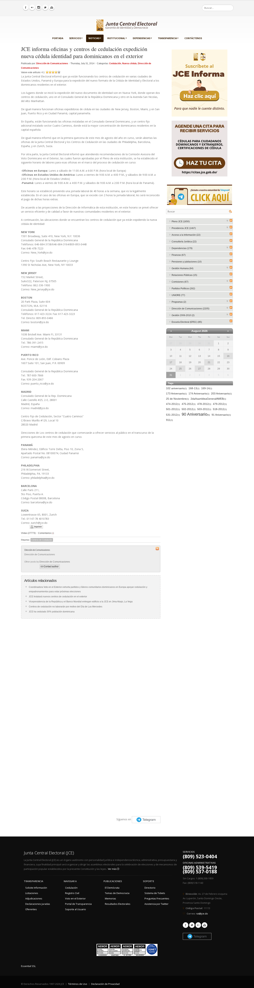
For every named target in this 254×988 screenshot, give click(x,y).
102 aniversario (176, 388)
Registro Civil (72, 893)
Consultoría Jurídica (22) (184, 241)
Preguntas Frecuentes (156, 898)
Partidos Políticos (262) (183, 288)
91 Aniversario (221, 414)
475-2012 (189, 403)
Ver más (112, 869)
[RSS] (231, 220)
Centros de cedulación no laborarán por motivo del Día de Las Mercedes (65, 606)
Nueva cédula (129, 63)
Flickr (198, 925)
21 (209, 362)
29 (190, 343)
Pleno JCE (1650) (181, 221)
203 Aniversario (221, 393)
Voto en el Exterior (75, 898)
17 (171, 362)
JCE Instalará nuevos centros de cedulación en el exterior (58, 596)
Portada (57, 38)
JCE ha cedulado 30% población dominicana (52, 611)
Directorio (149, 887)
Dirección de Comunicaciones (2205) (190, 308)
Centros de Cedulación (41, 540)
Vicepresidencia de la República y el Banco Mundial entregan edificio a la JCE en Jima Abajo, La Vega (81, 601)
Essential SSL (28, 966)
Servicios (75, 38)
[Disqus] (90, 668)
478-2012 (204, 403)
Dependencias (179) (182, 248)
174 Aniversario (199, 393)
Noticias (94, 38)
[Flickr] (32, 7)
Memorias (110, 898)
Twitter (192, 925)
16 (228, 356)
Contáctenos (193, 38)
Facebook (185, 925)
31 (209, 343)
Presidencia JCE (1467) (184, 228)
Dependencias (141, 38)
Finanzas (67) (179, 255)
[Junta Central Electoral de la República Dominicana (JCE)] (127, 24)
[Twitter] (45, 7)
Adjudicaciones (33, 898)
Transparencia (167, 38)
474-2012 (173, 403)
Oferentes (31, 909)
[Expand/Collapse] (227, 220)
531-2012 (173, 414)
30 (199, 343)
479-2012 (220, 403)
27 (171, 343)
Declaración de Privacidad (105, 984)
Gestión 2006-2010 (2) (183, 315)
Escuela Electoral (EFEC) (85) (187, 322)
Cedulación (115, 63)
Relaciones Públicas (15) (184, 275)
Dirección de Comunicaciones (52, 63)
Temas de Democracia (117, 893)
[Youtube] (51, 7)
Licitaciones (31, 893)
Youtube (204, 925)
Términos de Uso (77, 984)
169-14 (206, 388)
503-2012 (204, 409)
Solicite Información (36, 887)
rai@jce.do (202, 913)
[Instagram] (38, 7)
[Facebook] (25, 7)
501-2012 (173, 409)
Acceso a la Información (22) (186, 235)
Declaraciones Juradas (37, 904)
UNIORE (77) (178, 295)
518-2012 (220, 409)
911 (169, 419)
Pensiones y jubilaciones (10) (187, 261)
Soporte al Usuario (75, 909)
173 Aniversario (176, 393)
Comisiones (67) (180, 282)
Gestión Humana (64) (182, 268)
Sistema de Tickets (154, 893)
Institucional (116, 38)
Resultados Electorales (117, 904)
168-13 (194, 388)
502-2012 (189, 409)
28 (180, 343)
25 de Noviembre (177, 398)
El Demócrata (112, 887)
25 (180, 368)
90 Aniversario (196, 414)
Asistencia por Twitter (156, 904)
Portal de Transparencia (78, 904)
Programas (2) (179, 302)
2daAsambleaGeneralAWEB (208, 398)
